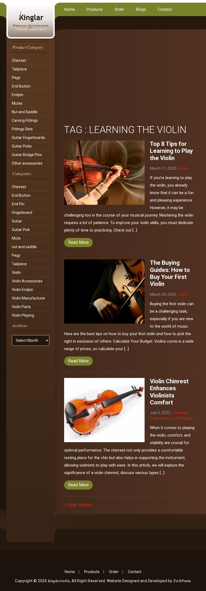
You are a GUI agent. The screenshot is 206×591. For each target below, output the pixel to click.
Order (119, 9)
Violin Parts (21, 307)
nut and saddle (24, 247)
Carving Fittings (25, 120)
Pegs (16, 77)
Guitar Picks (22, 146)
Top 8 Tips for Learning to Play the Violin (171, 151)
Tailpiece (19, 69)
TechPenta (182, 581)
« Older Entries (78, 504)
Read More (78, 242)
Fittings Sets (22, 129)
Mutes (17, 103)
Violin (16, 272)
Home (69, 9)
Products (95, 9)
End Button (21, 86)
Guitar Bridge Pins (27, 155)
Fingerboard (22, 212)
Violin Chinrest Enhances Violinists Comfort (169, 392)
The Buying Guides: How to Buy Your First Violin (170, 273)
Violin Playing (23, 315)
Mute (16, 238)
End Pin (18, 204)
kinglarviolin (59, 581)
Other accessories (27, 163)
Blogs (141, 9)
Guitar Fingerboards (28, 137)
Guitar (17, 221)
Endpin (17, 95)
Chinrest (19, 60)
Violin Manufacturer (28, 298)
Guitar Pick (21, 230)
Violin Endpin (22, 289)
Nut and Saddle (25, 112)
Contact (165, 9)
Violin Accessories (27, 281)
